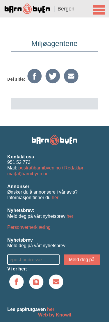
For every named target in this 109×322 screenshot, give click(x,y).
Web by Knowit (54, 314)
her (55, 197)
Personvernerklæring (29, 227)
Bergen (66, 9)
